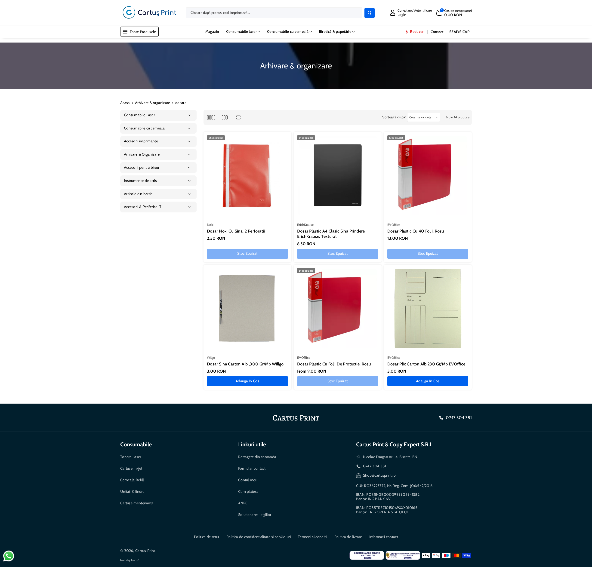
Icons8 (135, 560)
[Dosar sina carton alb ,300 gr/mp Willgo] (247, 308)
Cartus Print (145, 551)
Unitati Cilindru (132, 491)
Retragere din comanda (257, 457)
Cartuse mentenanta (136, 503)
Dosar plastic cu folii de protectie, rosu (334, 364)
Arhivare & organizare (152, 103)
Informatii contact (383, 537)
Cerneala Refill (132, 480)
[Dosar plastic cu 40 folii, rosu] (427, 175)
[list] (238, 117)
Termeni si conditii (312, 537)
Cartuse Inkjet (131, 468)
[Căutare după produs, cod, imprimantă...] (369, 13)
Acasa (125, 103)
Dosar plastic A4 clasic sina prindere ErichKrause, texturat (331, 234)
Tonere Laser (130, 457)
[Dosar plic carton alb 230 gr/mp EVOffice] (427, 308)
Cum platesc (248, 491)
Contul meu (247, 480)
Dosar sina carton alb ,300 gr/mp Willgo (245, 364)
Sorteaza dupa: (394, 117)
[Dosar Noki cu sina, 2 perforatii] (247, 175)
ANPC (243, 503)
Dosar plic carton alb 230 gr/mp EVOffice (426, 364)
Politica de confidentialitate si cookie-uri (258, 537)
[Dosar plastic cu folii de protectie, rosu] (337, 308)
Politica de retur (206, 537)
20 (302, 398)
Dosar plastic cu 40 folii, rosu (415, 231)
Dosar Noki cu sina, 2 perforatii (236, 231)
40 (313, 398)
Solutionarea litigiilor (254, 514)
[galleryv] (224, 117)
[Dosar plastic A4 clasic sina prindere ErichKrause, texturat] (337, 175)
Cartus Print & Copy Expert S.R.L (394, 444)
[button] (454, 13)
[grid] (211, 117)
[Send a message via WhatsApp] (8, 556)
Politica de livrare (348, 537)
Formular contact (252, 468)
